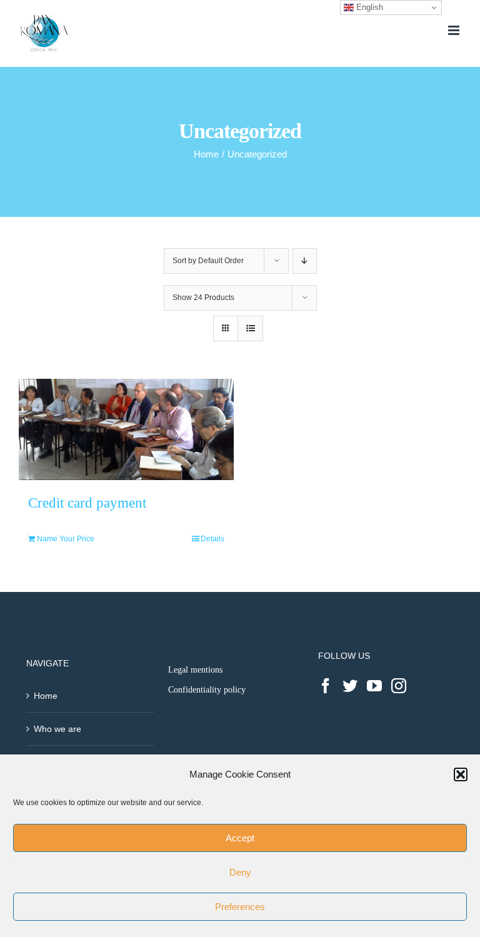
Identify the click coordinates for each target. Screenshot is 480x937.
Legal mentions (195, 669)
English (368, 7)
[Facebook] (325, 685)
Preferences (240, 906)
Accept (240, 838)
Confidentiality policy (207, 689)
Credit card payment (87, 502)
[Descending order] (304, 261)
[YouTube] (374, 685)
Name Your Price (65, 538)
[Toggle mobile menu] (454, 30)
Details (212, 538)
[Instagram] (398, 685)
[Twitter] (350, 685)
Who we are (57, 729)
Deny (240, 872)
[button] (460, 774)
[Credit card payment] (126, 429)
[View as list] (250, 328)
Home (46, 696)
